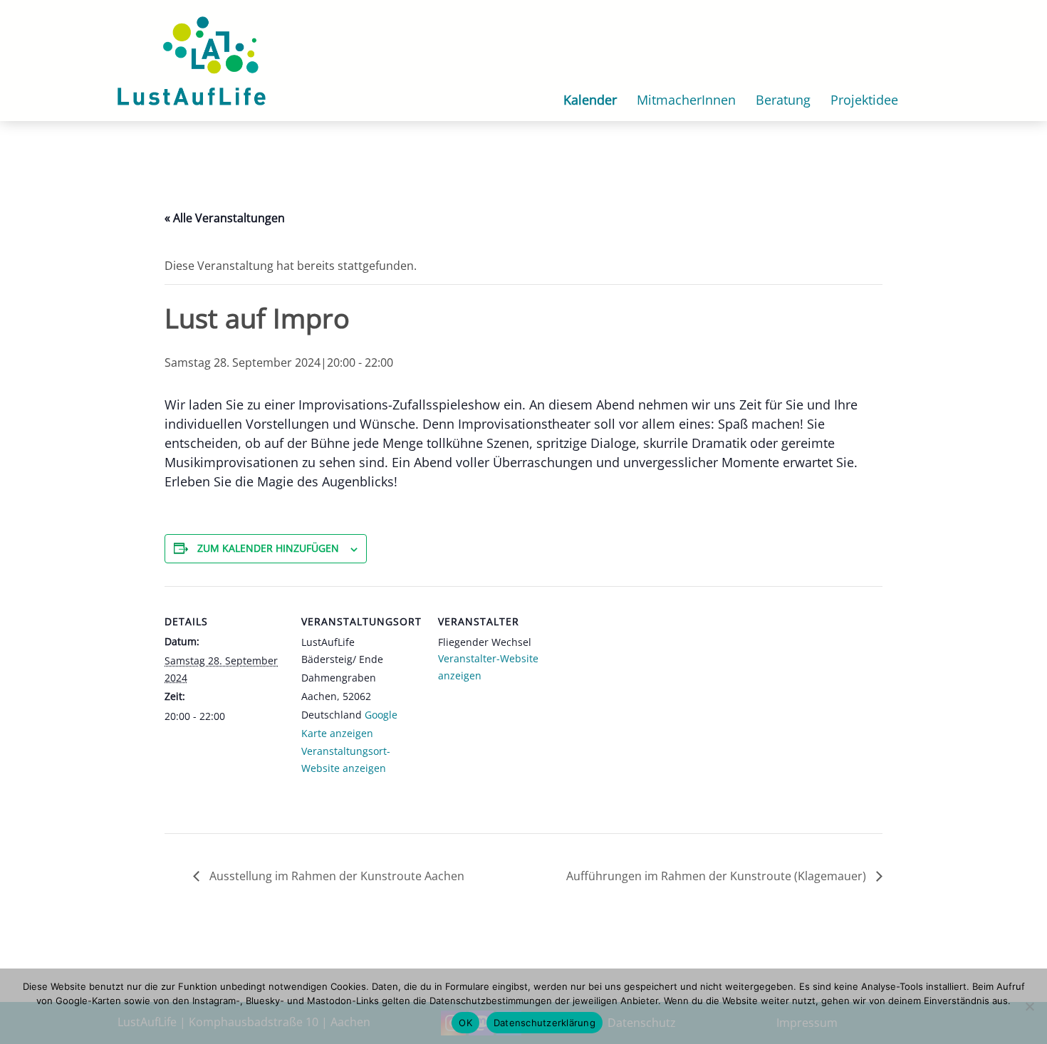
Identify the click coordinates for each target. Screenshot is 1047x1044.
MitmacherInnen (686, 99)
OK (465, 1022)
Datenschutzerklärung (544, 1022)
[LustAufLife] (192, 59)
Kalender (590, 99)
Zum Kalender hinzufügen (268, 548)
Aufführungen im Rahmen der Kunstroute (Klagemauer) (717, 876)
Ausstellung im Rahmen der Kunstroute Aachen (335, 876)
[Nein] (1029, 1006)
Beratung (783, 99)
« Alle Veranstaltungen (225, 218)
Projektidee (864, 99)
